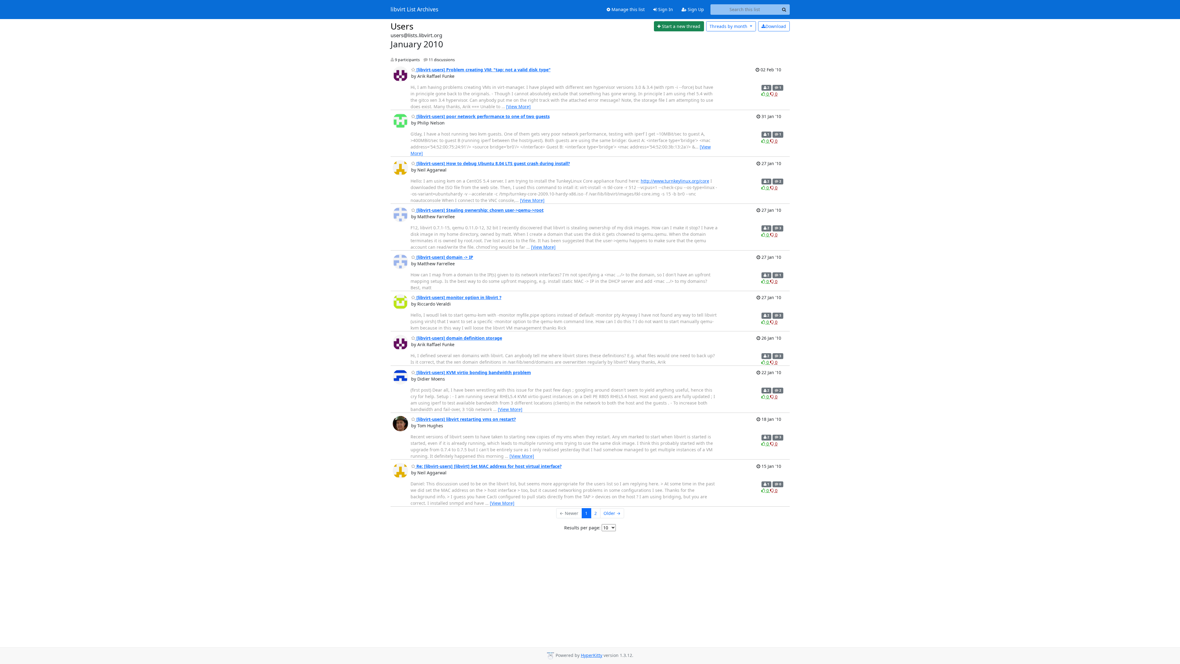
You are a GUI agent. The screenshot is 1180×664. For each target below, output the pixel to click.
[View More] (518, 106)
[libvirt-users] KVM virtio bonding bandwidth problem (473, 372)
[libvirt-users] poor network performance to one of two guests (482, 116)
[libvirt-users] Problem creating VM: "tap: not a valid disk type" (483, 70)
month (729, 26)
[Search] (784, 9)
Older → (612, 513)
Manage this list (627, 9)
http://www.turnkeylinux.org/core (675, 181)
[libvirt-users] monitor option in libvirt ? (458, 297)
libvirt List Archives (414, 9)
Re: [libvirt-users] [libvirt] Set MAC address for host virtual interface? (488, 466)
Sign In (665, 9)
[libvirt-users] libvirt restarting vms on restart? (465, 419)
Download (775, 26)
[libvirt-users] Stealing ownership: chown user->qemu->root (479, 210)
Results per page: (582, 528)
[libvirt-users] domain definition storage (458, 338)
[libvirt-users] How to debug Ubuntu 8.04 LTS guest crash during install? (492, 163)
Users (402, 26)
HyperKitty (591, 655)
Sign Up (695, 9)
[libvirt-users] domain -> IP (444, 257)
